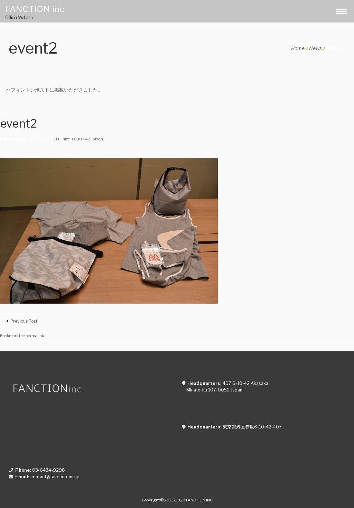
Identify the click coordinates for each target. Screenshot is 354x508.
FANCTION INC (199, 500)
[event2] (109, 302)
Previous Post (23, 321)
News (315, 48)
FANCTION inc (35, 9)
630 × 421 (83, 139)
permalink (35, 335)
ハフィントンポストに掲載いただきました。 (51, 90)
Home (298, 48)
